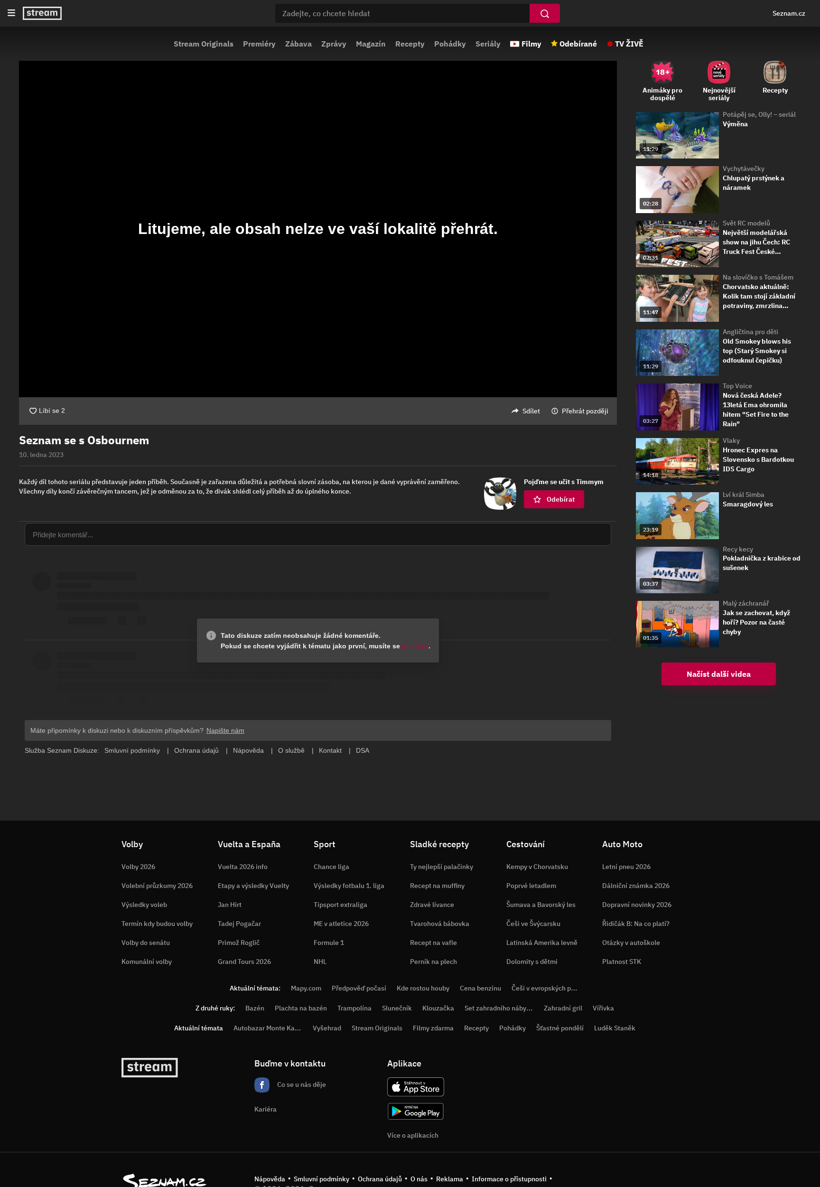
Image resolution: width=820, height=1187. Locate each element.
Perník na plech (433, 961)
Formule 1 (329, 942)
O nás (419, 1179)
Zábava (298, 43)
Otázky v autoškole (631, 942)
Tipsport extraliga (340, 904)
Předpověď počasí (359, 988)
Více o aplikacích (412, 1135)
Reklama (449, 1179)
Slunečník (397, 1008)
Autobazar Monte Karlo (268, 1028)
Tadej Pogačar (239, 923)
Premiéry (259, 43)
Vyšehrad (327, 1028)
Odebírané (578, 43)
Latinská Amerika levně (542, 942)
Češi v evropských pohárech (554, 988)
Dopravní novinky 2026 (636, 904)
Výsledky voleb (144, 904)
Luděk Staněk (614, 1028)
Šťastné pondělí (560, 1028)
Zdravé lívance (432, 904)
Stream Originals (203, 43)
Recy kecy (738, 549)
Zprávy (333, 43)
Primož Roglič (239, 942)
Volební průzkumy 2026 (157, 885)
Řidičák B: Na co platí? (636, 923)
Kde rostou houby (423, 988)
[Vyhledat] (545, 13)
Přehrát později (585, 411)
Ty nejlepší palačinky (441, 866)
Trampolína (354, 1008)
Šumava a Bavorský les (541, 904)
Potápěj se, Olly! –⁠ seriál (759, 114)
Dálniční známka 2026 (636, 885)
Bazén (254, 1008)
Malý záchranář (746, 603)
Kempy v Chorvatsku (537, 866)
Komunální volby (146, 961)
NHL (320, 961)
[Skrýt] (633, 450)
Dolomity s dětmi (532, 961)
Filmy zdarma (433, 1028)
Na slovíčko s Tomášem (758, 277)
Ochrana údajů (380, 1179)
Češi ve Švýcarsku (533, 923)
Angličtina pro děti (750, 331)
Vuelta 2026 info (243, 866)
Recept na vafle (433, 942)
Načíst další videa (719, 674)
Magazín (371, 43)
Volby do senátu (145, 942)
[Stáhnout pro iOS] (415, 1086)
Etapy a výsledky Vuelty (253, 885)
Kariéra (265, 1109)
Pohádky (450, 43)
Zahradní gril (563, 1008)
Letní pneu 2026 (626, 866)
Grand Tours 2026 (244, 961)
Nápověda (269, 1179)
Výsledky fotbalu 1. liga (349, 885)
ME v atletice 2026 (341, 923)
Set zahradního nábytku (500, 1008)
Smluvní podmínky (321, 1179)
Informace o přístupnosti (509, 1179)
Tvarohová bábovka (439, 923)
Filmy (531, 43)
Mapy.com (306, 988)
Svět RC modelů (746, 223)
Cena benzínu (480, 988)
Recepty (410, 43)
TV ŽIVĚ (629, 43)
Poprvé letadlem (531, 885)
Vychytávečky (743, 168)
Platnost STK (621, 961)
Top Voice (737, 386)
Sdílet (531, 411)
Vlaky (731, 440)
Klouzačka (438, 1008)
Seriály (488, 43)
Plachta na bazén (301, 1008)
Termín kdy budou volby (157, 923)
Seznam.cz (789, 13)
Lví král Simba (743, 494)
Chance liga (331, 866)
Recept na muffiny (437, 885)
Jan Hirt (230, 904)
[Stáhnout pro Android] (415, 1111)
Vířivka (603, 1008)
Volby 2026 (138, 866)
